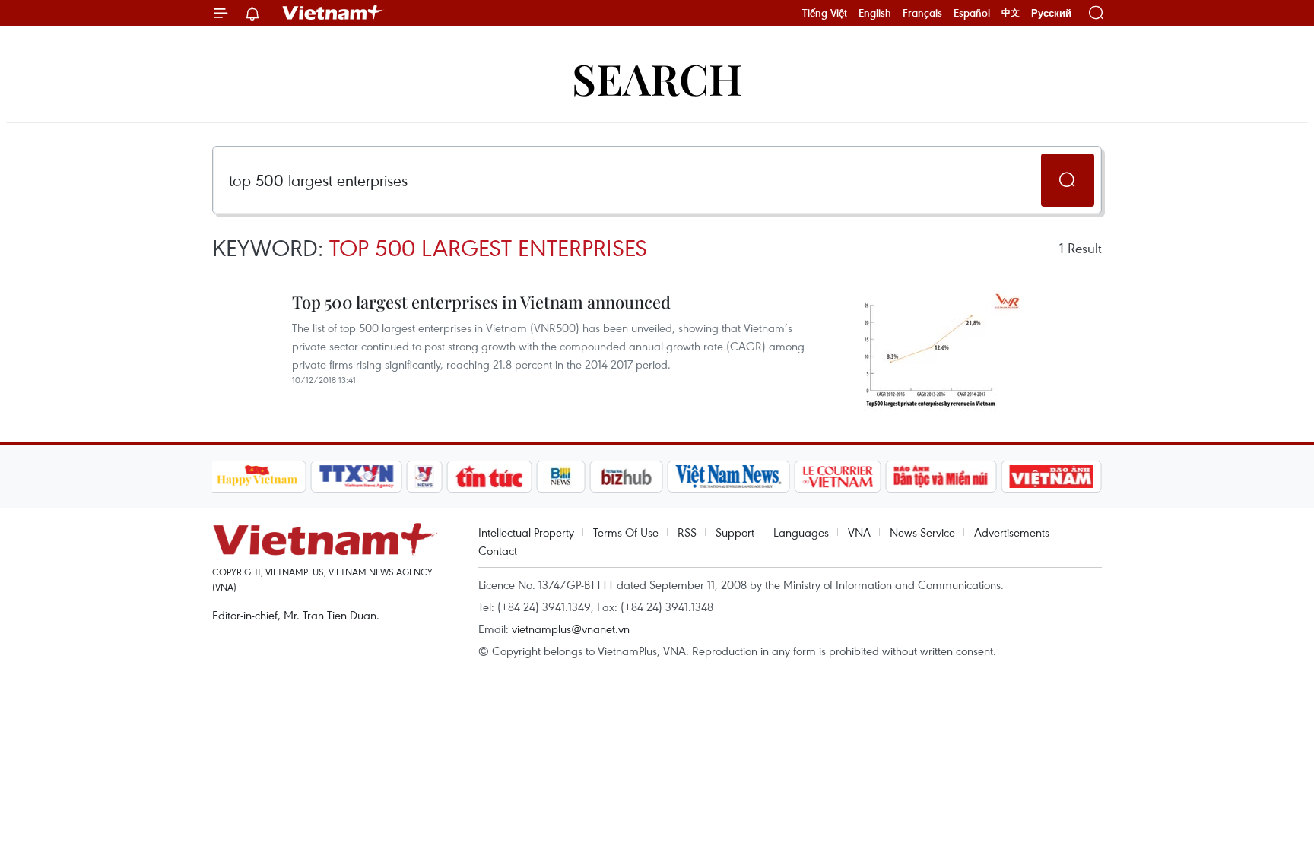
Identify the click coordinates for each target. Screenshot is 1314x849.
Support (735, 532)
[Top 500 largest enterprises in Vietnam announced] (931, 350)
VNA (859, 532)
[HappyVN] (257, 477)
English (875, 13)
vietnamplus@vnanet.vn (571, 628)
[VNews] (424, 477)
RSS (687, 532)
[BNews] (561, 477)
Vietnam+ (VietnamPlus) (333, 13)
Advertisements (1011, 532)
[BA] (1051, 477)
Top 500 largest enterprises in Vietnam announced (481, 301)
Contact (497, 550)
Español (972, 13)
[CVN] (838, 477)
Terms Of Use (626, 532)
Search (657, 77)
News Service (922, 532)
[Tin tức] (489, 477)
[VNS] (729, 477)
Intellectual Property (526, 532)
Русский (1051, 13)
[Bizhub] (626, 477)
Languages (801, 532)
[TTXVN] (356, 477)
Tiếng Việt (824, 13)
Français (922, 13)
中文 (1010, 13)
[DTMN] (941, 477)
